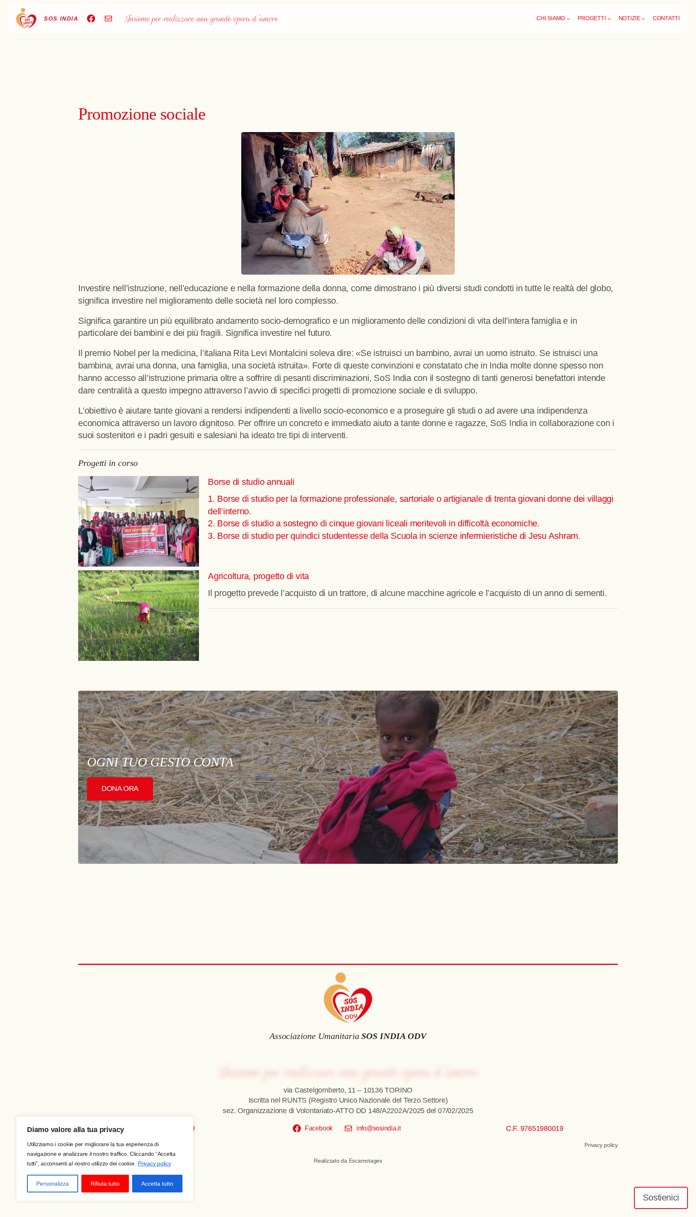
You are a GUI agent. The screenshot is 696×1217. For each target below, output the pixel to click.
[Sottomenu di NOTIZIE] (643, 18)
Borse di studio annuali (251, 482)
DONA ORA (120, 788)
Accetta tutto (157, 1183)
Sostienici (661, 1197)
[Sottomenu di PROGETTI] (609, 18)
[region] (104, 1158)
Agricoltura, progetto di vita (258, 576)
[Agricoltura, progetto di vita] (138, 617)
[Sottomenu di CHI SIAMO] (568, 18)
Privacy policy (154, 1163)
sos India (61, 18)
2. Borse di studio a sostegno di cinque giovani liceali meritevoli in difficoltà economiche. (374, 523)
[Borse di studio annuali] (138, 523)
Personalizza (52, 1183)
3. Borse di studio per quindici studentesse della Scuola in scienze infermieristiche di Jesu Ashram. (394, 536)
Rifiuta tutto (105, 1183)
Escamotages (365, 1160)
